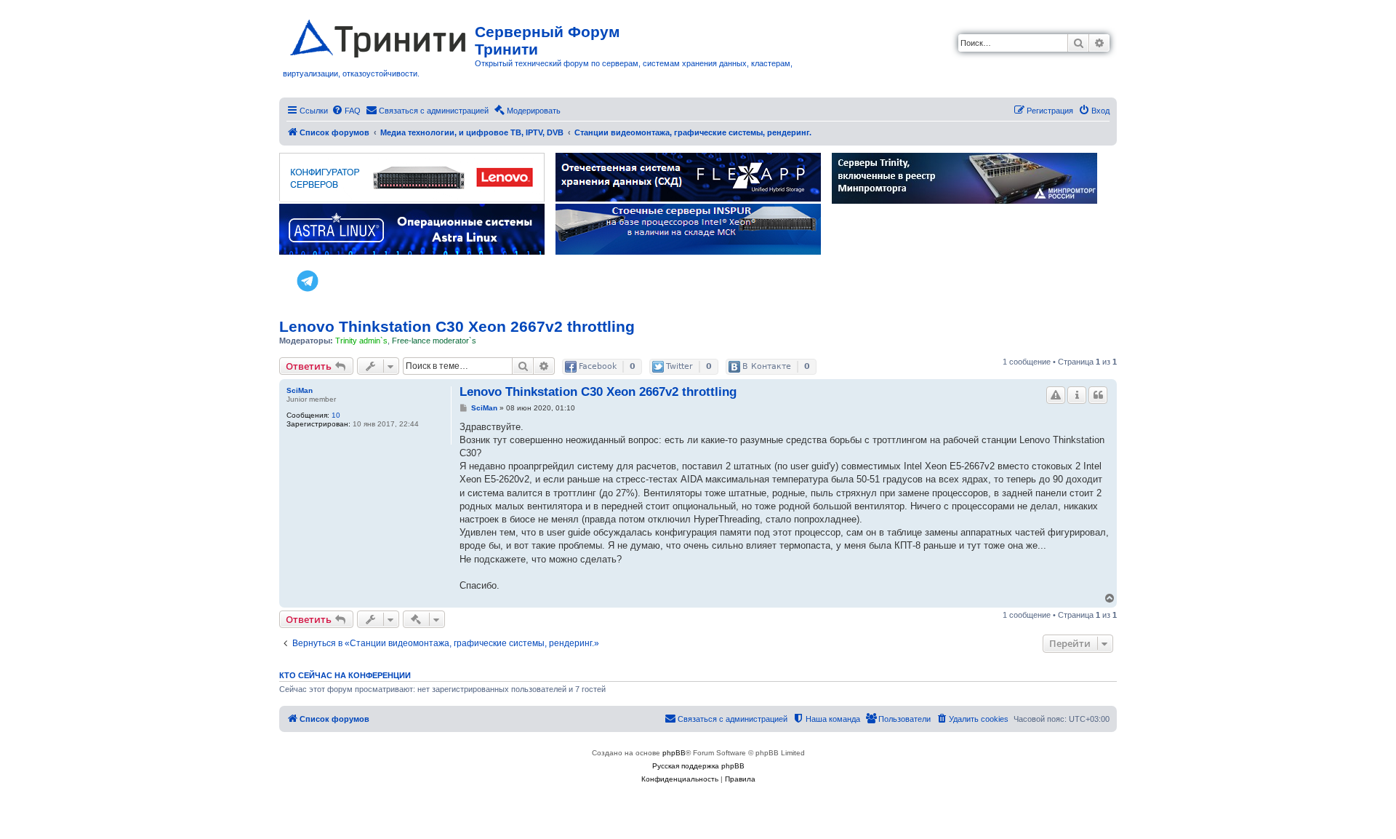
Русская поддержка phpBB (698, 766)
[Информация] (1076, 395)
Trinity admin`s (361, 340)
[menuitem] (346, 110)
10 (336, 415)
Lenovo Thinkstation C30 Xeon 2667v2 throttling (457, 326)
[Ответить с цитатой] (1097, 395)
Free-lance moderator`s (434, 340)
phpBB (674, 753)
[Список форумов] (379, 35)
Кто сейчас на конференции (345, 675)
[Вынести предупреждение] (1055, 395)
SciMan (299, 390)
